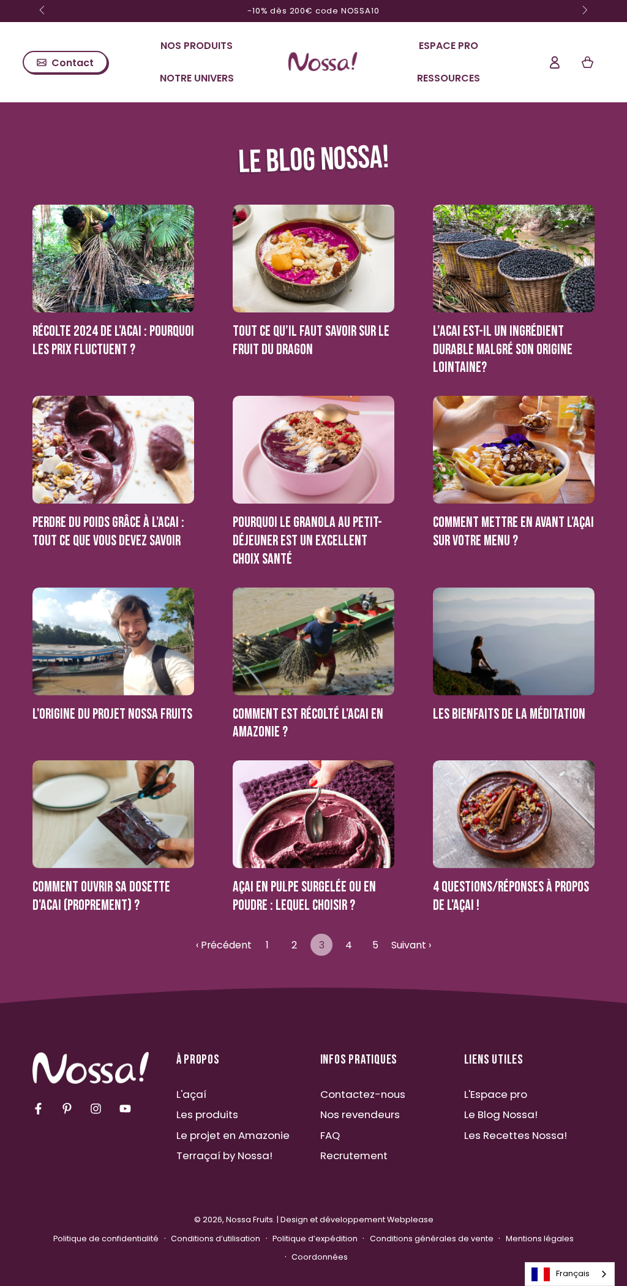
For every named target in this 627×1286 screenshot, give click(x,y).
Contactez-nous (362, 1094)
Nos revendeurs (360, 1114)
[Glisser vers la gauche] (43, 11)
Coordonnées (319, 1257)
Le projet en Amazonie (233, 1135)
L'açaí (191, 1094)
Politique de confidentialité (106, 1238)
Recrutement (354, 1155)
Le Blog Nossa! (501, 1114)
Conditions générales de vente (432, 1238)
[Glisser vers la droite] (584, 11)
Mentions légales (540, 1238)
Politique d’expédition (315, 1238)
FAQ (330, 1135)
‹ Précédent (224, 945)
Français (573, 1273)
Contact (72, 63)
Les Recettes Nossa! (515, 1135)
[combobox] (570, 1274)
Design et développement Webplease (357, 1219)
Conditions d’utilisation (215, 1238)
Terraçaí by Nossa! (224, 1155)
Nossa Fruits (249, 1219)
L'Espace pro (495, 1094)
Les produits (207, 1114)
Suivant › (411, 945)
